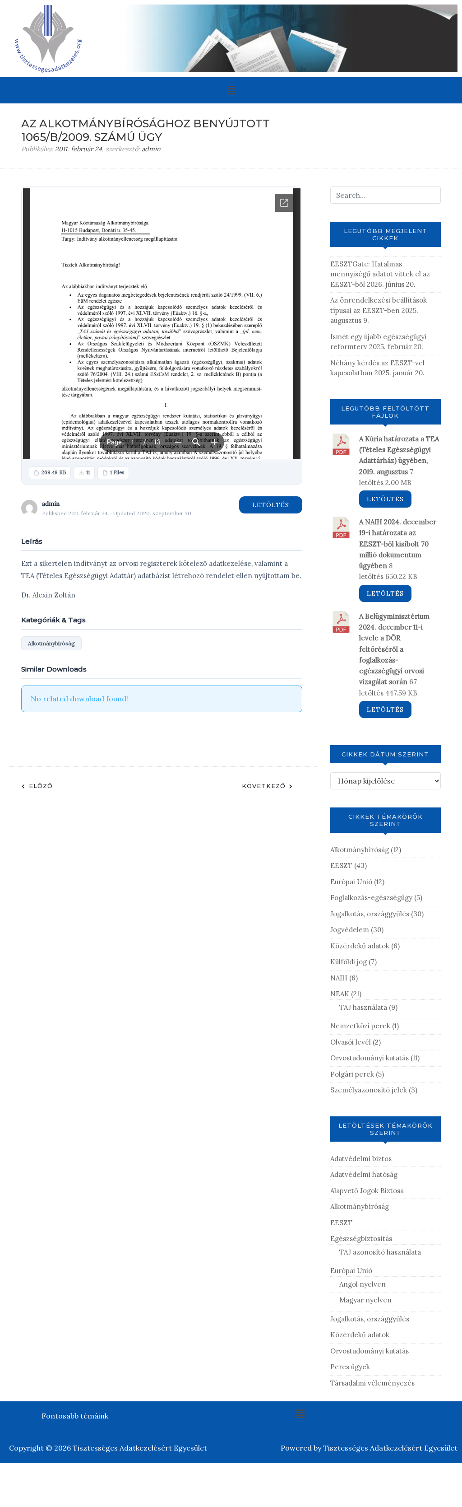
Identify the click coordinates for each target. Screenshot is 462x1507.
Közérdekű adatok (359, 946)
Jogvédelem (349, 929)
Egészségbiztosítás (361, 1238)
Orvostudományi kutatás (369, 1058)
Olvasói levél (350, 1042)
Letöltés (270, 505)
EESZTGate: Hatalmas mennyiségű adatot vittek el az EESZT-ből (380, 274)
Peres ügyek (350, 1366)
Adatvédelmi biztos (361, 1158)
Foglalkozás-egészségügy (371, 897)
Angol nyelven (362, 1284)
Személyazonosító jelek (368, 1090)
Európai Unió (351, 881)
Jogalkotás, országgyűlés (369, 914)
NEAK (339, 993)
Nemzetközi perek (360, 1026)
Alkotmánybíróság (51, 643)
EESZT (341, 865)
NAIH (338, 978)
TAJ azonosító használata (380, 1252)
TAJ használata (363, 1007)
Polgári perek (352, 1074)
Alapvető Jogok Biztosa (367, 1190)
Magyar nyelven (365, 1300)
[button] (231, 90)
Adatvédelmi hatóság (363, 1174)
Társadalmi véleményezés (372, 1383)
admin (151, 149)
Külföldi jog (348, 961)
